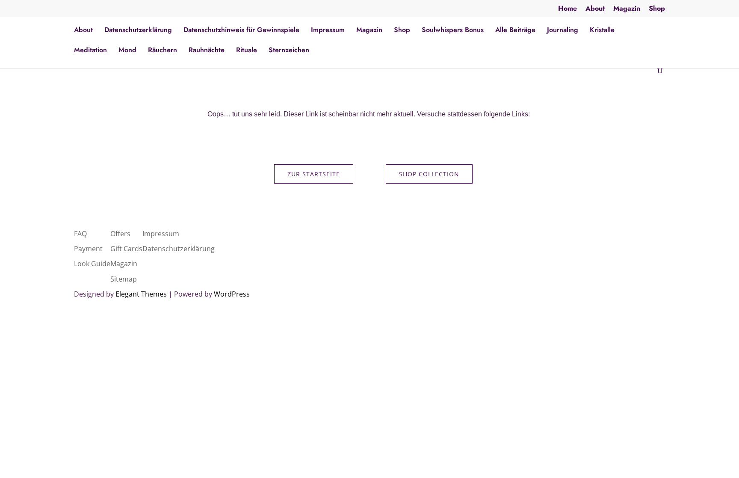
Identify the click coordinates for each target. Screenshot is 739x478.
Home (567, 9)
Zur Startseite (313, 174)
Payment (88, 248)
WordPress (232, 294)
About (595, 9)
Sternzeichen (289, 51)
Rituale (246, 51)
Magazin (626, 9)
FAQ (80, 233)
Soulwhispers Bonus (453, 31)
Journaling (562, 31)
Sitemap (123, 279)
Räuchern (162, 51)
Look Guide (92, 263)
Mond (127, 51)
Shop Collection (429, 174)
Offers (120, 233)
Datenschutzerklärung (138, 31)
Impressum (328, 31)
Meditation (90, 51)
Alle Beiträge (515, 31)
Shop (657, 9)
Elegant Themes (141, 294)
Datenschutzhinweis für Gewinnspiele (241, 31)
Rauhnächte (207, 51)
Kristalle (602, 31)
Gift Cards (126, 248)
